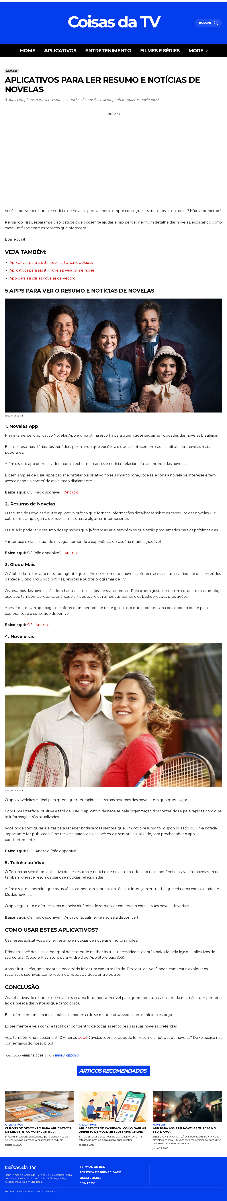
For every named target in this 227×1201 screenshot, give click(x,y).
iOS (30, 625)
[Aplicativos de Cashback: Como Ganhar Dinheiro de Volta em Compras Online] (113, 1106)
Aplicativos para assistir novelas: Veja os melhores (52, 270)
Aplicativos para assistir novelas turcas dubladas (51, 262)
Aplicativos (14, 1124)
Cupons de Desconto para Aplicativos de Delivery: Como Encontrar (38, 1129)
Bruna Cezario (67, 1055)
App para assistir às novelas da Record (43, 278)
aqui (82, 1037)
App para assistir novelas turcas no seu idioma (184, 1129)
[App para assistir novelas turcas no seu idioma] (187, 1106)
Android (72, 492)
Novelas (11, 70)
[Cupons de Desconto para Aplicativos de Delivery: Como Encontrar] (39, 1106)
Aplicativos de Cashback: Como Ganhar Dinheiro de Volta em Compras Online (112, 1129)
